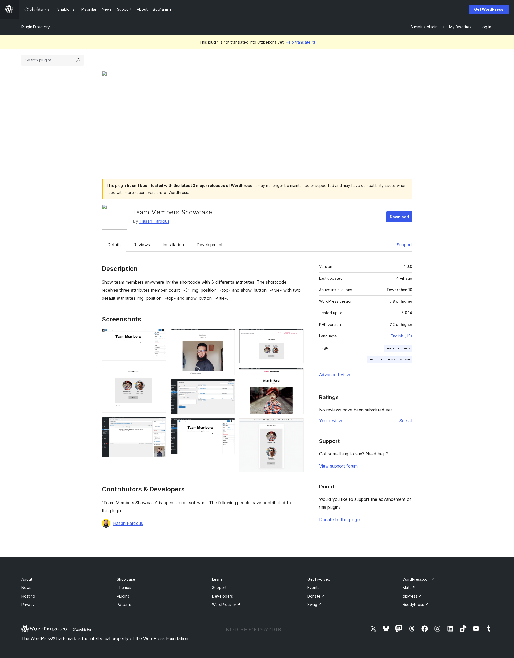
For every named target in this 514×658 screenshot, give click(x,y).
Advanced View (334, 374)
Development (209, 244)
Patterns (124, 604)
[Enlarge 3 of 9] (159, 424)
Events (313, 587)
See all (405, 420)
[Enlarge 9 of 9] (296, 425)
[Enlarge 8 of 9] (296, 375)
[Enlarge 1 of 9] (159, 335)
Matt (409, 587)
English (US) (401, 336)
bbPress (412, 596)
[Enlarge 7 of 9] (296, 335)
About (26, 579)
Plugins (123, 596)
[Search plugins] (78, 60)
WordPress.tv (226, 604)
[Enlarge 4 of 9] (227, 335)
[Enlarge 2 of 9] (159, 372)
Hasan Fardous (154, 221)
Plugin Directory (35, 27)
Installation (173, 244)
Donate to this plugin (339, 519)
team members (398, 348)
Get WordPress (489, 9)
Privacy (28, 604)
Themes (124, 587)
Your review (330, 420)
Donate (316, 596)
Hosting (28, 596)
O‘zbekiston (82, 629)
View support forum (338, 466)
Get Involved (318, 579)
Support (404, 244)
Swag (314, 604)
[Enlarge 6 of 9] (227, 425)
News (26, 587)
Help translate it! (300, 42)
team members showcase (389, 359)
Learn (217, 579)
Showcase (126, 579)
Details (114, 244)
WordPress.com (419, 579)
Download (399, 216)
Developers (222, 596)
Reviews (141, 244)
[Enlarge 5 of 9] (227, 386)
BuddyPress (416, 604)
